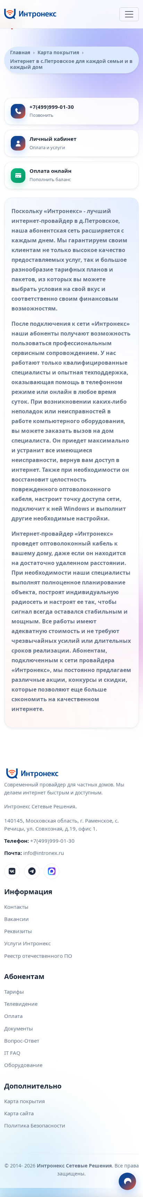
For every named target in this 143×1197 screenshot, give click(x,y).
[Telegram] (32, 871)
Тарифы (14, 991)
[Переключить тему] (127, 1181)
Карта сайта (19, 1113)
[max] (51, 871)
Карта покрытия (24, 1101)
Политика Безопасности (34, 1125)
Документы (18, 1028)
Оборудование (23, 1064)
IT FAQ (12, 1052)
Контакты (16, 906)
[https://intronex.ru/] (30, 14)
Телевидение (20, 1003)
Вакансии (16, 918)
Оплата (13, 1015)
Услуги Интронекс (27, 943)
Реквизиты (18, 931)
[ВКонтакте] (12, 871)
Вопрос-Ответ (21, 1040)
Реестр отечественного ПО (38, 955)
